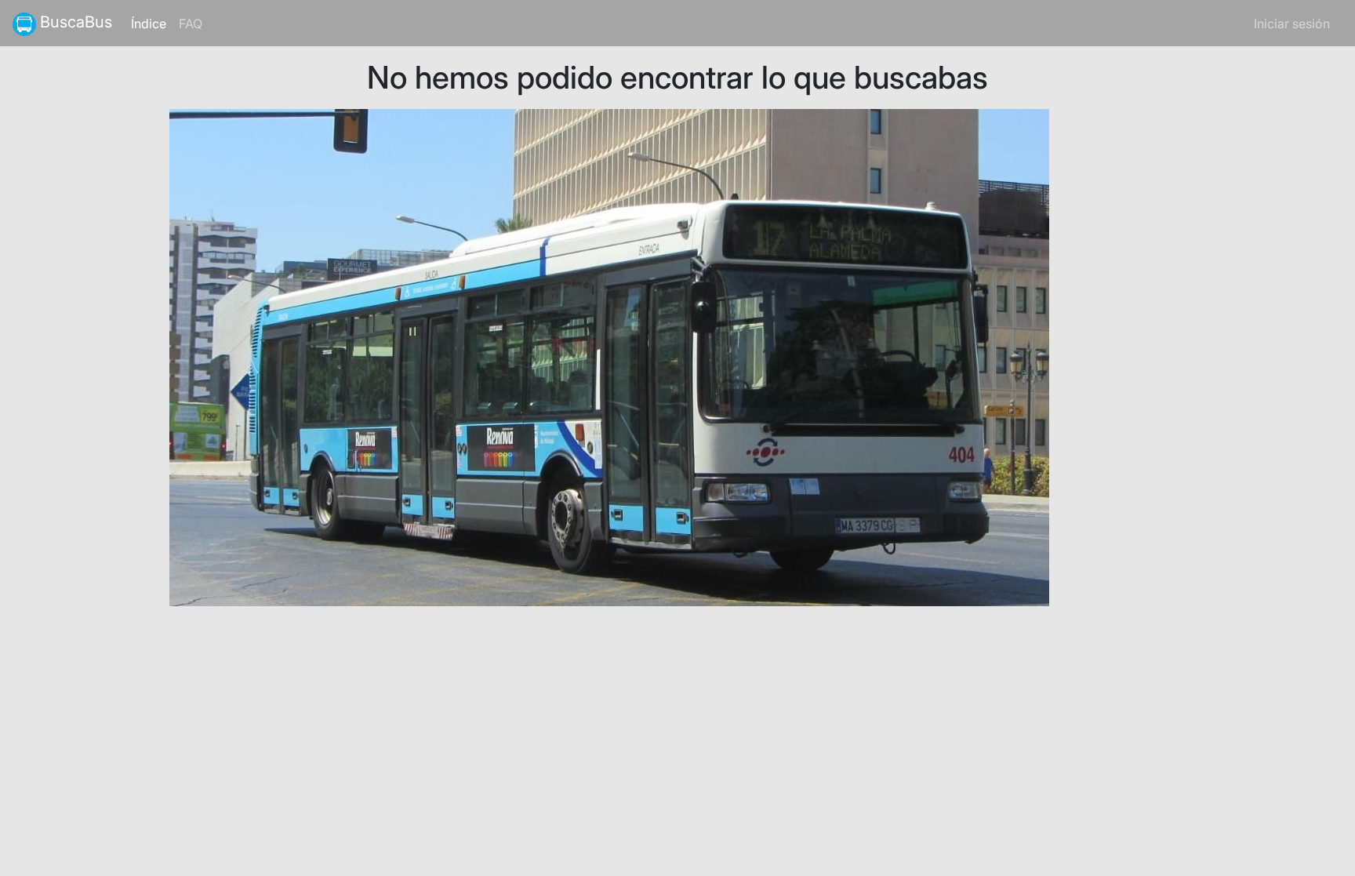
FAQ (190, 23)
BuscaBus (74, 22)
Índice (152, 23)
